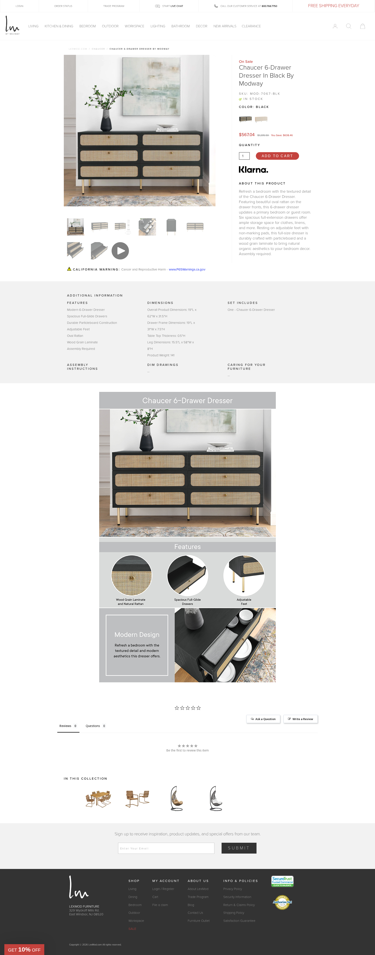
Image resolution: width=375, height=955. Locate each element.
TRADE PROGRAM (113, 6)
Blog (191, 905)
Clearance (251, 26)
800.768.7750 (269, 6)
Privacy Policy (232, 889)
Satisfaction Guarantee (239, 921)
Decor (202, 26)
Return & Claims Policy (239, 905)
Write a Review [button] (303, 719)
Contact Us (195, 913)
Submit (239, 848)
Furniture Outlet (199, 921)
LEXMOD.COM (78, 49)
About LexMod (198, 889)
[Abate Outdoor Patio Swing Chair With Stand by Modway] (177, 799)
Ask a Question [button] (265, 719)
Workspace (135, 26)
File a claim (160, 905)
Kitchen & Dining (59, 26)
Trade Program (198, 897)
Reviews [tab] (65, 726)
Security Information (237, 897)
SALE (132, 929)
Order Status (63, 6)
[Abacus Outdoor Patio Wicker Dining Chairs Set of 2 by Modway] (138, 799)
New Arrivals (225, 26)
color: (254, 107)
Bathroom (181, 26)
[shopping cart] (363, 26)
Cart (155, 897)
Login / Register (163, 889)
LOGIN (19, 6)
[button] (24, 949)
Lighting (158, 26)
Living (33, 26)
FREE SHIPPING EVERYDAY (333, 5)
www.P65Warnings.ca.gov (187, 269)
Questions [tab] (93, 726)
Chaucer (98, 49)
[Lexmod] (13, 25)
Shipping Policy (233, 913)
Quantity (249, 145)
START (172, 6)
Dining (132, 897)
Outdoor (110, 26)
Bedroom (88, 26)
